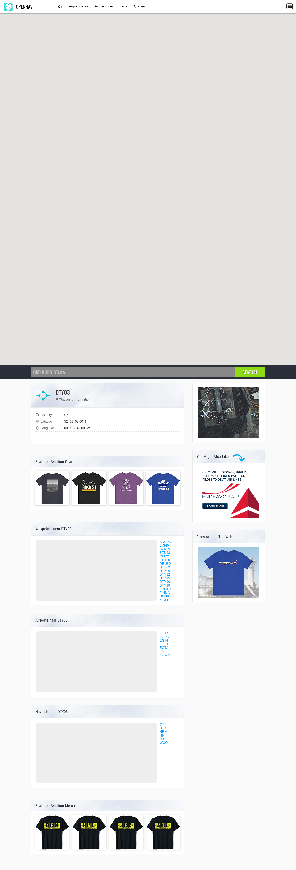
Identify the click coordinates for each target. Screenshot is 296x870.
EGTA (164, 647)
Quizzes (140, 6)
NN (162, 735)
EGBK (164, 651)
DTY (163, 728)
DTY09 (165, 571)
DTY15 (165, 578)
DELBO (165, 563)
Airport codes (78, 6)
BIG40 (164, 545)
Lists (123, 6)
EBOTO (165, 589)
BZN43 (165, 552)
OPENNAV (23, 6)
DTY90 (165, 581)
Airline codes (104, 6)
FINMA (165, 592)
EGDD (164, 637)
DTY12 (165, 574)
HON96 (165, 596)
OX (162, 739)
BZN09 (165, 549)
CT (162, 724)
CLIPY (164, 556)
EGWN (165, 655)
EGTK (164, 633)
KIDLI (164, 600)
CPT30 (165, 560)
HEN (163, 732)
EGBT (164, 644)
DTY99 (165, 585)
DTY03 (165, 567)
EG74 (164, 640)
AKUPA (165, 542)
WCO (164, 742)
